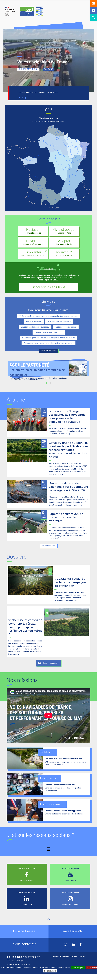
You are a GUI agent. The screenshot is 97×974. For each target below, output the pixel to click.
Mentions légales (70, 956)
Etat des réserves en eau (65, 327)
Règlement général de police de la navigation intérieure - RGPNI (48, 338)
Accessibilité (58, 956)
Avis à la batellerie (33, 321)
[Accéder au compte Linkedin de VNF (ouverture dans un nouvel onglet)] (73, 944)
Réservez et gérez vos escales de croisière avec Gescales (48, 343)
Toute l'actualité (48, 546)
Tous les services (48, 351)
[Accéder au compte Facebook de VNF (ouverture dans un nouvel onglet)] (81, 944)
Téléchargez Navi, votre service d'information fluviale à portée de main (48, 316)
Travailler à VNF (73, 931)
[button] (93, 3)
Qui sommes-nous (28, 69)
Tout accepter (77, 968)
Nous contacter (24, 944)
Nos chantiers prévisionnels (59, 321)
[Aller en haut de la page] (48, 919)
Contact (48, 69)
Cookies (82, 956)
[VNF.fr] (24, 11)
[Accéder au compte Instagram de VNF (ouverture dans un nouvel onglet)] (65, 944)
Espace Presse (24, 931)
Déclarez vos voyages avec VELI (48, 332)
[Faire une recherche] (93, 17)
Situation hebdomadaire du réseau (35, 327)
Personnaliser (50, 971)
